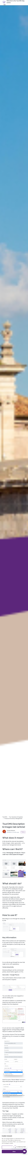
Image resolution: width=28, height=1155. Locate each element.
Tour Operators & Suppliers (16, 817)
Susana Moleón (11, 830)
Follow (23, 832)
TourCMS (4, 817)
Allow (14, 1151)
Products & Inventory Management (13, 818)
